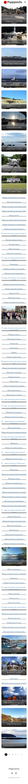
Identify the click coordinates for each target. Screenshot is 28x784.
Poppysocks (14, 768)
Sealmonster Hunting (14, 149)
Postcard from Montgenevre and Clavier (14, 704)
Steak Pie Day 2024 (14, 724)
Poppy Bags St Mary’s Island (14, 64)
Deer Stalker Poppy (14, 191)
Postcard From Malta (14, 127)
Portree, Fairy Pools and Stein (14, 745)
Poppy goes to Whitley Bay (14, 85)
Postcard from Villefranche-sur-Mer (14, 652)
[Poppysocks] (13, 3)
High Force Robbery (14, 42)
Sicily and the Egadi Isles (14, 322)
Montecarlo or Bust (14, 672)
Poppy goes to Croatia (14, 563)
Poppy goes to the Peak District (14, 22)
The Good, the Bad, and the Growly (14, 171)
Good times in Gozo (14, 106)
